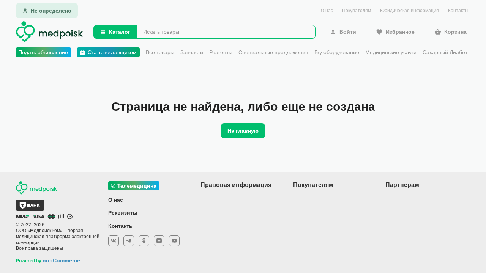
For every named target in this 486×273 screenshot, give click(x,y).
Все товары (160, 52)
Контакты (458, 10)
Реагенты (220, 52)
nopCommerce (61, 260)
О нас (327, 10)
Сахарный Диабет (445, 52)
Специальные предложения (273, 52)
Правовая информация (235, 185)
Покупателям (356, 10)
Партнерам (402, 185)
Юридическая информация (409, 10)
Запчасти (191, 52)
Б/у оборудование (336, 52)
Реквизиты (122, 213)
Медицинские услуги (391, 52)
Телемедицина (136, 186)
